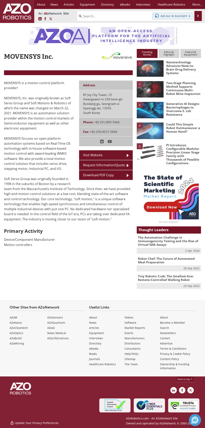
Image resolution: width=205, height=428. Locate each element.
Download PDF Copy (98, 175)
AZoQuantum (56, 322)
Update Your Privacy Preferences (36, 423)
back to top (184, 379)
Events (129, 333)
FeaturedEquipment (190, 53)
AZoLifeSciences (58, 338)
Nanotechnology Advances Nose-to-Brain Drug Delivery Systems (181, 67)
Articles (94, 328)
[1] (150, 68)
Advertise (166, 343)
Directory (95, 343)
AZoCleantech (19, 328)
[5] (150, 151)
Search (164, 328)
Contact (165, 338)
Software (130, 322)
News (92, 322)
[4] (150, 130)
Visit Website (92, 155)
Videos (129, 317)
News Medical (56, 333)
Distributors (133, 343)
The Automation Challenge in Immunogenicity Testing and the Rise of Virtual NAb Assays (168, 241)
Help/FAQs (132, 354)
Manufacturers (135, 338)
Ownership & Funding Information (174, 366)
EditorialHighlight (169, 53)
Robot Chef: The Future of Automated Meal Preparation (166, 260)
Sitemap (130, 359)
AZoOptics (16, 333)
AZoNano (16, 322)
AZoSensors (55, 317)
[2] (150, 89)
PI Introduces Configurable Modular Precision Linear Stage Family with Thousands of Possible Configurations (182, 154)
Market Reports (135, 328)
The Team (131, 364)
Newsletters (168, 333)
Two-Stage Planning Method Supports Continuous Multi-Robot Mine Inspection (183, 88)
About (93, 317)
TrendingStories (147, 53)
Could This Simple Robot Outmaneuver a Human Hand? (183, 127)
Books (93, 354)
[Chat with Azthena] (195, 420)
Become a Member (172, 322)
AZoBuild (16, 338)
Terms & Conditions (173, 348)
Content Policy (169, 359)
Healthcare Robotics (102, 364)
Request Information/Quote (104, 165)
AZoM (13, 317)
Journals (94, 359)
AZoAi (51, 328)
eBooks (93, 348)
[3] (150, 109)
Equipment (96, 333)
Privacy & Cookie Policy (175, 354)
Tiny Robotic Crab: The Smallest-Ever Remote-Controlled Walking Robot (166, 278)
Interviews (96, 338)
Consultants (133, 348)
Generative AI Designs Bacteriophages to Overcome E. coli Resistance (182, 109)
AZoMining (17, 343)
